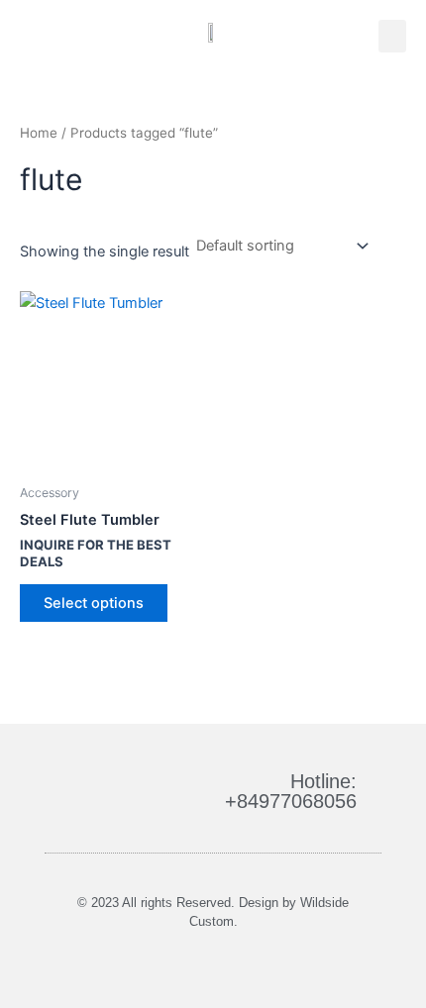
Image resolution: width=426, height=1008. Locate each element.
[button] (392, 36)
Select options (94, 603)
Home (38, 133)
